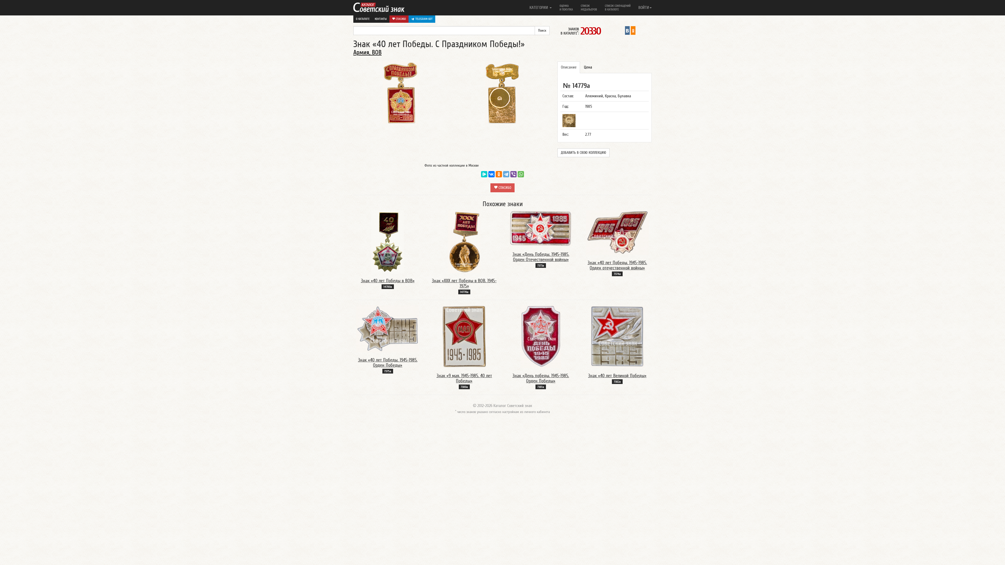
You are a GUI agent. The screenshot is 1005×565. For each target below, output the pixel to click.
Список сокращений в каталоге (617, 7)
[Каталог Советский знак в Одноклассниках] (633, 30)
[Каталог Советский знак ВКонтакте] (627, 30)
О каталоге (363, 19)
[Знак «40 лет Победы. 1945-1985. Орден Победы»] (387, 328)
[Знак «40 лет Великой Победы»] (617, 336)
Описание (569, 67)
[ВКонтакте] (491, 174)
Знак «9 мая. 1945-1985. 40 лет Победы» (464, 378)
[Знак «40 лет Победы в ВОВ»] (387, 241)
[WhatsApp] (521, 174)
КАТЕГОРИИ (539, 7)
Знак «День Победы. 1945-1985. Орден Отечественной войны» (540, 257)
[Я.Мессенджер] (484, 174)
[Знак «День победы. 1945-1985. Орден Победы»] (541, 336)
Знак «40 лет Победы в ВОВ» (388, 281)
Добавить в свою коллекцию (583, 153)
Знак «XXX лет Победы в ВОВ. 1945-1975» (464, 283)
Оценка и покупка (566, 7)
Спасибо (400, 19)
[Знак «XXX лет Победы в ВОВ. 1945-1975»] (464, 241)
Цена (588, 67)
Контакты (381, 19)
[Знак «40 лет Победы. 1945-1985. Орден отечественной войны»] (617, 232)
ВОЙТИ (643, 7)
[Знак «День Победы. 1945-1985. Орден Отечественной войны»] (540, 228)
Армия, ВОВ (367, 52)
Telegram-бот (424, 19)
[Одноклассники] (499, 174)
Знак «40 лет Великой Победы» (617, 375)
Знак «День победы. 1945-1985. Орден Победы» (540, 378)
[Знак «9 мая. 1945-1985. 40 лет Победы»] (464, 336)
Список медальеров (589, 7)
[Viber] (513, 174)
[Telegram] (506, 174)
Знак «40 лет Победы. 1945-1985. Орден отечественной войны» (617, 265)
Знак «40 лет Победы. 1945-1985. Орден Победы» (387, 362)
